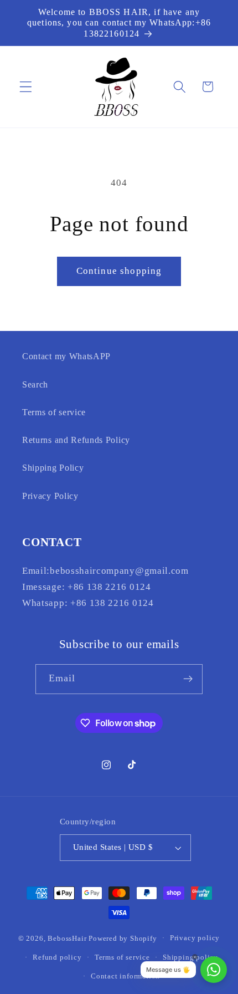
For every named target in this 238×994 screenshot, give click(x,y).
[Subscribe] (188, 679)
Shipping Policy (53, 467)
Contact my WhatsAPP (66, 356)
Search (35, 384)
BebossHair (67, 938)
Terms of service (54, 412)
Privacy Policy (50, 496)
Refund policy (57, 957)
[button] (26, 87)
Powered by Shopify (123, 938)
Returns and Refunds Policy (76, 440)
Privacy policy (195, 938)
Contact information (125, 976)
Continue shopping (119, 271)
